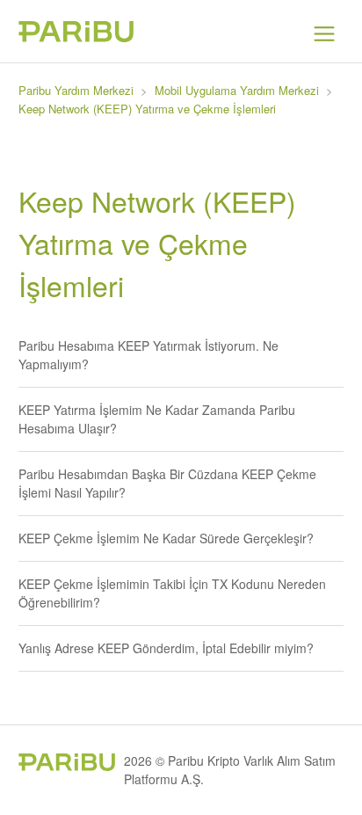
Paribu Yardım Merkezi (76, 90)
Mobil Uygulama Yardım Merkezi (237, 90)
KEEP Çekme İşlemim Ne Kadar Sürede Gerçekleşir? (166, 538)
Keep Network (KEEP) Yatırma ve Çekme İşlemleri (147, 108)
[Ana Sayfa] (76, 37)
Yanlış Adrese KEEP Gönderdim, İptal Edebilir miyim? (166, 648)
